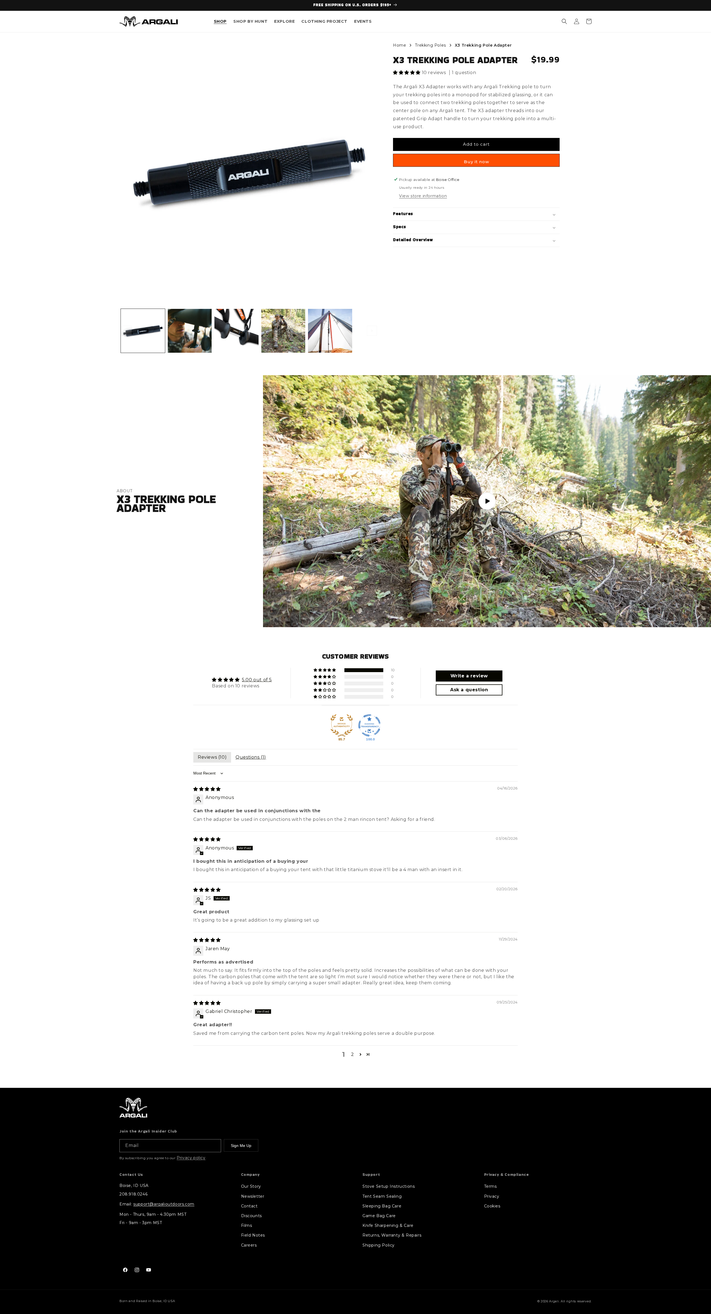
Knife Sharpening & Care (388, 1225)
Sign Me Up (241, 1145)
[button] (220, 21)
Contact (249, 1206)
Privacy (491, 1196)
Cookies (492, 1206)
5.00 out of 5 (257, 679)
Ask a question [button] (469, 689)
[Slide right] (372, 331)
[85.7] (342, 725)
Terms (490, 1186)
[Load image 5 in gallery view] (330, 331)
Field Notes (253, 1235)
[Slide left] (127, 331)
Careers (249, 1245)
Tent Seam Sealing (382, 1196)
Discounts (251, 1215)
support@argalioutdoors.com (163, 1204)
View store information (423, 196)
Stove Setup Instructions (388, 1186)
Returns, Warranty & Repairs (391, 1235)
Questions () (251, 757)
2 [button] (352, 1054)
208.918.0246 (133, 1194)
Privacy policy (191, 1157)
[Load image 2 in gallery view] (190, 331)
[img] (207, 789)
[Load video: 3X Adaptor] (487, 501)
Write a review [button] (469, 676)
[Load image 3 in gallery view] (236, 331)
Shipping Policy (378, 1245)
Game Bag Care (379, 1215)
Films (246, 1225)
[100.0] (369, 725)
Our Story (251, 1186)
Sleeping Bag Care (381, 1206)
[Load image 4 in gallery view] (283, 331)
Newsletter (252, 1196)
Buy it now (476, 161)
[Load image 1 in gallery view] (143, 331)
